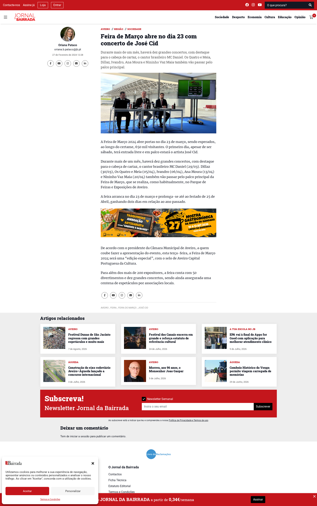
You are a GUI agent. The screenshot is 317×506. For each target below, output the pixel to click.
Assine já (29, 5)
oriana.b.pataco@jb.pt (67, 49)
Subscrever (263, 406)
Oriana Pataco (67, 45)
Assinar (258, 499)
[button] (93, 463)
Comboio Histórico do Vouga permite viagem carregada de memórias (250, 371)
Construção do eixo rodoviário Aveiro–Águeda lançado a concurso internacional (89, 371)
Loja (43, 5)
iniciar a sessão (80, 436)
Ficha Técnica (117, 480)
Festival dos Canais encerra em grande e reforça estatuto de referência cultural (171, 338)
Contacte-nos (11, 5)
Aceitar (27, 491)
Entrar (57, 5)
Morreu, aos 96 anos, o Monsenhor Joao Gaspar (166, 369)
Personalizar (73, 491)
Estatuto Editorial (119, 486)
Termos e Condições (50, 499)
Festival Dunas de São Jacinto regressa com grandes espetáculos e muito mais (89, 338)
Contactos (115, 474)
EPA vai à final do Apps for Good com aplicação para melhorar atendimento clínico (251, 338)
